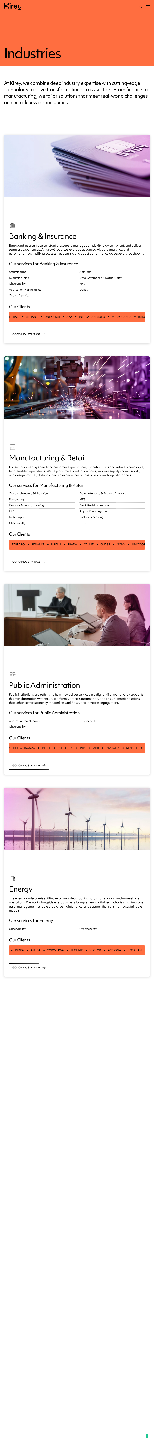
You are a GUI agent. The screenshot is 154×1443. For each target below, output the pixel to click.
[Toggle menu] (148, 7)
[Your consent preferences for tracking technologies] (147, 1436)
